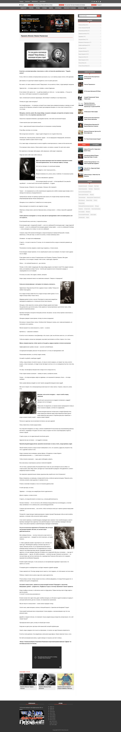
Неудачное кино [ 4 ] (83, 57)
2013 (51, 719)
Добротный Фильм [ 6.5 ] (84, 45)
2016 (51, 715)
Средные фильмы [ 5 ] (84, 51)
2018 (51, 711)
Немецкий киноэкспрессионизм (86, 206)
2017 (51, 713)
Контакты (27, 1)
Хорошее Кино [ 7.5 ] (83, 39)
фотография (81, 211)
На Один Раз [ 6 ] (82, 48)
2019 (51, 710)
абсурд (97, 206)
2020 (51, 708)
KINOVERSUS (35, 1)
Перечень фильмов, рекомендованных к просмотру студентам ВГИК (92, 104)
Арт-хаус (96, 186)
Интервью (58, 8)
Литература (90, 8)
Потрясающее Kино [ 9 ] (84, 30)
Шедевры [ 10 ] (82, 36)
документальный (83, 186)
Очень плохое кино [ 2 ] (84, 65)
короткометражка (96, 208)
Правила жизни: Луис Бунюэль (45, 687)
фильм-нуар (89, 200)
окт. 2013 (52, 724)
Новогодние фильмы (83, 194)
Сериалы (81, 208)
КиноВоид (81, 8)
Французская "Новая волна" (93, 197)
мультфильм (82, 200)
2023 (51, 706)
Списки (31, 8)
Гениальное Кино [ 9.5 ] (84, 33)
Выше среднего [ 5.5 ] (84, 54)
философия (93, 214)
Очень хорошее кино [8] (84, 27)
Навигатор (23, 8)
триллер (91, 188)
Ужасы (95, 200)
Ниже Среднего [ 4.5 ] (83, 60)
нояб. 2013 (52, 723)
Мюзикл (88, 211)
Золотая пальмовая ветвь (85, 191)
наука (87, 217)
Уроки (37, 8)
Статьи (44, 8)
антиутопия (87, 208)
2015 (51, 716)
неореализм (81, 203)
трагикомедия (82, 197)
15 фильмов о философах (91, 111)
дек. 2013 (52, 721)
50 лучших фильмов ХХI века (92, 91)
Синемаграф (82, 217)
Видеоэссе (96, 188)
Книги (50, 8)
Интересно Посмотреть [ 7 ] (85, 42)
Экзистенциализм (83, 188)
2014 (51, 718)
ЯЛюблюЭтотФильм (69, 8)
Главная (21, 1)
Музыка (92, 194)
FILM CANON (42, 1)
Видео (22, 5)
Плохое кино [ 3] (82, 62)
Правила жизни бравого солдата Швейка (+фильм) (65, 687)
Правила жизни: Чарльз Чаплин (26, 687)
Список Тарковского (89, 84)
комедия (91, 186)
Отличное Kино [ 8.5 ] (83, 24)
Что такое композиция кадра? (92, 139)
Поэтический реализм (84, 214)
